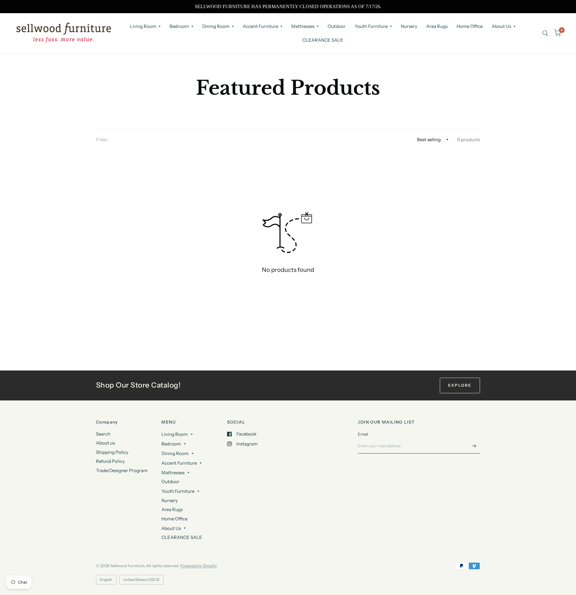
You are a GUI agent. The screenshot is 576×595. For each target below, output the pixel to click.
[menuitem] (145, 26)
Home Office (470, 26)
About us (105, 443)
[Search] (545, 33)
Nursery (409, 26)
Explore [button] (460, 385)
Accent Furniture (260, 26)
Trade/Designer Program (122, 470)
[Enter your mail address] (474, 446)
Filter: (102, 139)
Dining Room (216, 26)
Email (363, 434)
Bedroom (179, 26)
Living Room (143, 26)
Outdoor (337, 26)
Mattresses (302, 26)
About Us (501, 26)
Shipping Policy (112, 452)
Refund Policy (110, 461)
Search (103, 434)
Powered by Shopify (198, 565)
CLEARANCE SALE (322, 40)
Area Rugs (437, 26)
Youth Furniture (371, 26)
